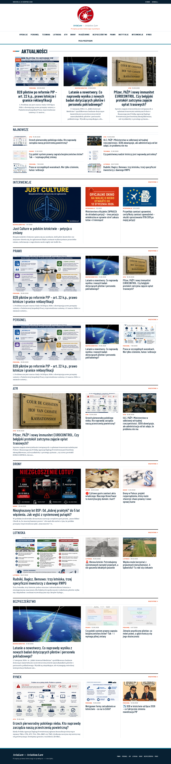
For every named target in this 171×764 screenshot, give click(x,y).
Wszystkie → (153, 182)
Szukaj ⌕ (155, 2)
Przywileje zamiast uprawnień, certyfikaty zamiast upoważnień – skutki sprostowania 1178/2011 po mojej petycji (139, 215)
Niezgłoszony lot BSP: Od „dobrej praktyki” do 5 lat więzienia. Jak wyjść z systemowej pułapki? (46, 512)
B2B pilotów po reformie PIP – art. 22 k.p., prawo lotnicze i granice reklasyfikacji (37, 96)
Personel (35, 34)
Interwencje (137, 34)
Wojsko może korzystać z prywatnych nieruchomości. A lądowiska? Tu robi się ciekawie (138, 564)
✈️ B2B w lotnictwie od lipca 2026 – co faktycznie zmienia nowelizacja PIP (139, 709)
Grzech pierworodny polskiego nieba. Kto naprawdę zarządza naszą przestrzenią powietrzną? (52, 141)
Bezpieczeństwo (100, 34)
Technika (46, 34)
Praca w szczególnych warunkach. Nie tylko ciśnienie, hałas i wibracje (54, 168)
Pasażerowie (84, 34)
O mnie (147, 2)
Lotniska (57, 34)
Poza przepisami (85, 41)
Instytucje (123, 34)
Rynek (148, 34)
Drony (73, 34)
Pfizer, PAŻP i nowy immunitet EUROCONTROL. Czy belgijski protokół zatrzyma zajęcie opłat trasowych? (134, 98)
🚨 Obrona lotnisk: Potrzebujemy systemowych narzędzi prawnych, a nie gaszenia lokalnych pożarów (102, 564)
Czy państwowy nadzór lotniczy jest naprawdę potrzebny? (130, 154)
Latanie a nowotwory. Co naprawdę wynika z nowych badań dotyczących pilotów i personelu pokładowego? (85, 98)
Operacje (23, 34)
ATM (65, 34)
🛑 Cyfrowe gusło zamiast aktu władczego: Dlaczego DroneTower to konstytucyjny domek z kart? (101, 496)
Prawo (112, 34)
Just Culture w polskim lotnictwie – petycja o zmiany (42, 230)
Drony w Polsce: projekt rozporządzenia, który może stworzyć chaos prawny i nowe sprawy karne (137, 497)
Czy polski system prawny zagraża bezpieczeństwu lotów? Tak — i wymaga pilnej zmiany (56, 156)
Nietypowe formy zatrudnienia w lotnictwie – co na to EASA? (101, 708)
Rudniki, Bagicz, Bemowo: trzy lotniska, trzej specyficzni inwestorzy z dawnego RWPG (129, 168)
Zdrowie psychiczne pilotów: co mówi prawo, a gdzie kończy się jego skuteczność (137, 633)
